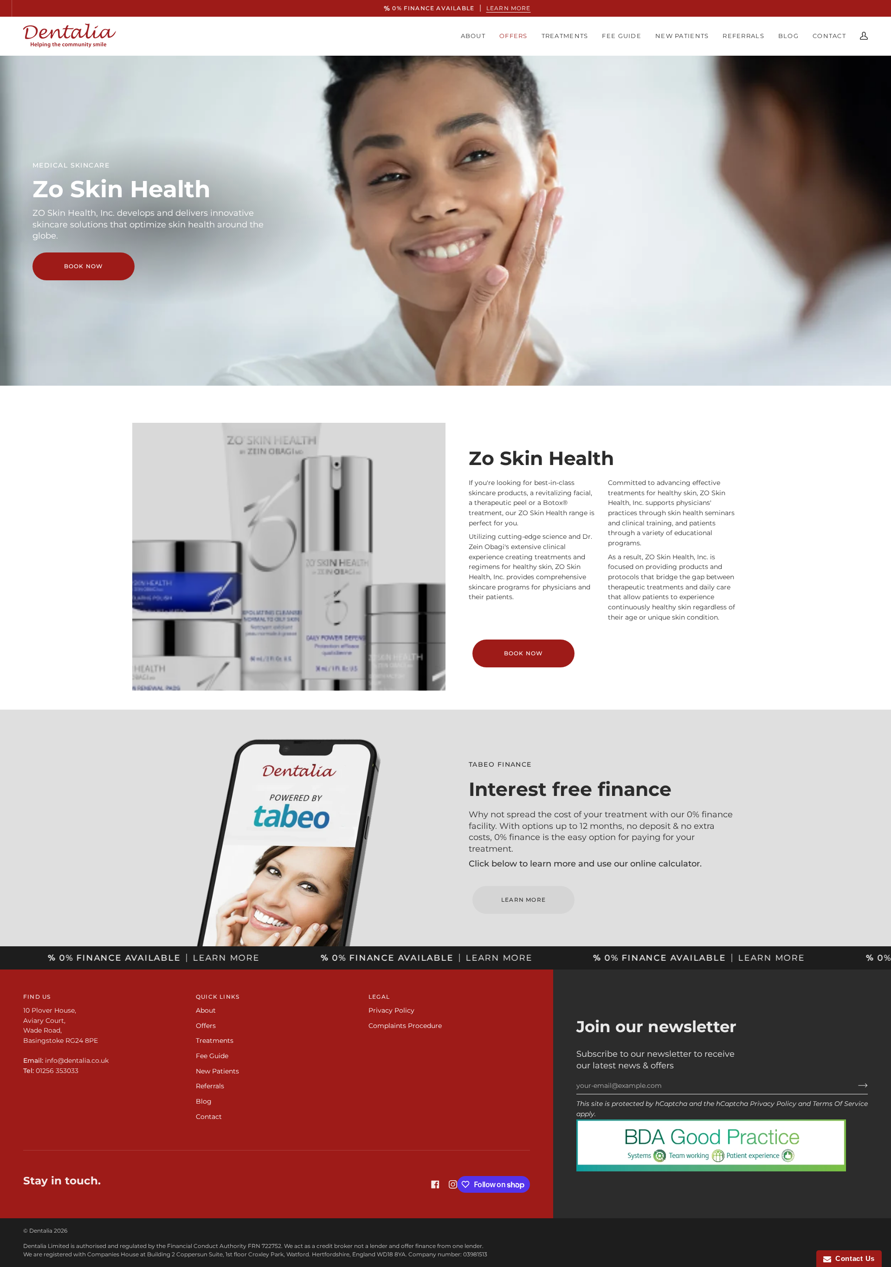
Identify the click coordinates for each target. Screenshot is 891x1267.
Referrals (210, 1086)
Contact (209, 1116)
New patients (217, 1071)
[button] (473, 36)
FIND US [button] (37, 996)
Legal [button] (379, 996)
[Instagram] (453, 1184)
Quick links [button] (217, 996)
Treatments (214, 1040)
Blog (204, 1101)
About (206, 1010)
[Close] (536, 589)
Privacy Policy (773, 1103)
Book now (83, 266)
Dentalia (40, 1230)
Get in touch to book (445, 668)
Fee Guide (212, 1056)
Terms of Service (840, 1103)
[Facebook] (435, 1184)
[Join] (855, 1085)
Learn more (496, 8)
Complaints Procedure (405, 1025)
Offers (206, 1025)
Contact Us (853, 1258)
